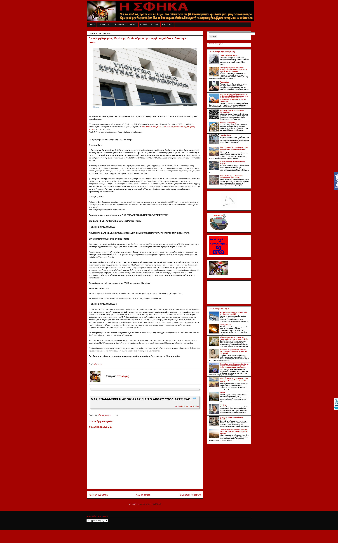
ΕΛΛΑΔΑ (143, 25)
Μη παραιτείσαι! (225, 325)
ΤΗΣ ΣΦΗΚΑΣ (118, 25)
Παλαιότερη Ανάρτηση (190, 495)
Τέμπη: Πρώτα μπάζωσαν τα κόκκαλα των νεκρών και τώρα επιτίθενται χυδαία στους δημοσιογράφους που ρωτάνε (234, 365)
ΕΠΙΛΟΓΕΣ (132, 25)
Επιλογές (123, 376)
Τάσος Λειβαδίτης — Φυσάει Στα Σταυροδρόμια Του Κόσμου (231, 176)
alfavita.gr (98, 364)
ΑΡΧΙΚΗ (91, 25)
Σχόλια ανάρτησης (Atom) (150, 504)
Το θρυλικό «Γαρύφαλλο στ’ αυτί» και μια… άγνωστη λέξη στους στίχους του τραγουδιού (233, 351)
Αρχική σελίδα (143, 495)
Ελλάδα (92, 43)
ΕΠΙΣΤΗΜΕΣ (167, 25)
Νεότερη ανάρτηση (98, 495)
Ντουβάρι (223, 405)
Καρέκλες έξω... (225, 135)
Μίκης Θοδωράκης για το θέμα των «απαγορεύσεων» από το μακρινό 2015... (234, 338)
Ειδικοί (222, 392)
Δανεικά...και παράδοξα (228, 123)
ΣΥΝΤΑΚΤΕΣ (103, 25)
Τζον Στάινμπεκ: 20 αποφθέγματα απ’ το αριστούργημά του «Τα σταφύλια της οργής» (234, 149)
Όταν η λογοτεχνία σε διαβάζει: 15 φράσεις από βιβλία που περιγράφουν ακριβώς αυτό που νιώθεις (233, 69)
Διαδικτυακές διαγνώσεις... (229, 55)
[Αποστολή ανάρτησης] (116, 415)
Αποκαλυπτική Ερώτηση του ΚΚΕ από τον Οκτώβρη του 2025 (233, 313)
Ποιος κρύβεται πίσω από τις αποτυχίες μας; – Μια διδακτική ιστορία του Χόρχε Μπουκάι (234, 431)
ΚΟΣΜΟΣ (155, 25)
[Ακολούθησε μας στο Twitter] (336, 409)
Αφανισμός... (224, 82)
